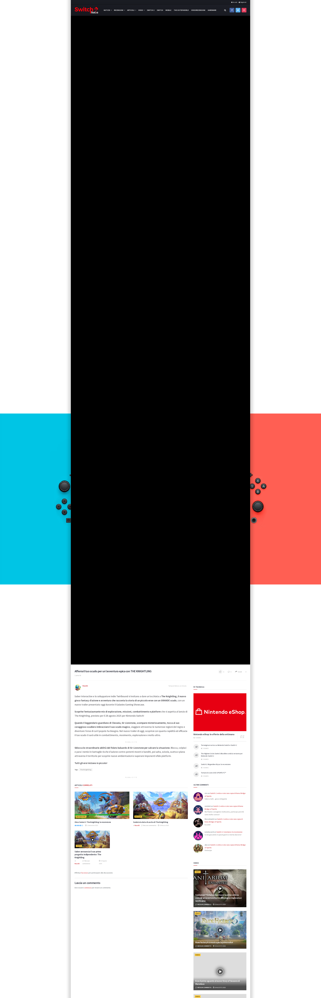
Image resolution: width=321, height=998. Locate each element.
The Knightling (85, 770)
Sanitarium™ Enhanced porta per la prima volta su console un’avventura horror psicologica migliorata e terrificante (218, 898)
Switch (160, 10)
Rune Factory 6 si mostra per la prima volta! (214, 942)
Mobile (168, 10)
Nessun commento (149, 825)
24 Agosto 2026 (220, 946)
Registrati (243, 2)
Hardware (212, 10)
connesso (87, 888)
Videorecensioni (198, 10)
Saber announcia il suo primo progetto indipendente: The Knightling (88, 854)
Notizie (107, 10)
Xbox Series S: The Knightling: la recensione (93, 822)
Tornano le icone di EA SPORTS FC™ (213, 773)
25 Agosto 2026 (220, 904)
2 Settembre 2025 (92, 825)
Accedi (235, 2)
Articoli (130, 10)
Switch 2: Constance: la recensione (229, 832)
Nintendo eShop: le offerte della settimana (213, 734)
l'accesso (84, 873)
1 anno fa (78, 675)
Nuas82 (85, 686)
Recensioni (118, 10)
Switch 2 (150, 10)
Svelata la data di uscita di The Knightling (150, 822)
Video (140, 10)
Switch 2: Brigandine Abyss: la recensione (216, 764)
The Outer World (181, 10)
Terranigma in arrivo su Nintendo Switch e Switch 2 (219, 745)
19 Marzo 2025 (164, 825)
